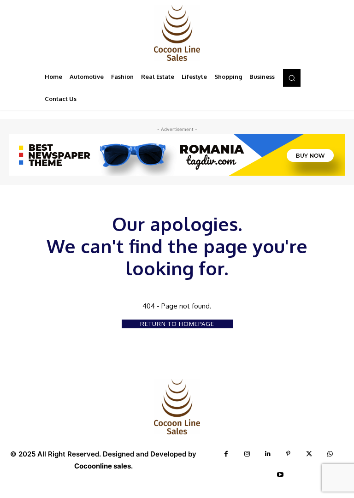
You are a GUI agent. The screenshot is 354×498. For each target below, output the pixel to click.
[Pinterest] (288, 454)
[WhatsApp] (330, 454)
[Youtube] (280, 475)
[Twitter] (309, 454)
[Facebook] (226, 454)
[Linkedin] (268, 454)
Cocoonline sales (102, 466)
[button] (292, 78)
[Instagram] (247, 454)
